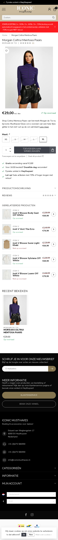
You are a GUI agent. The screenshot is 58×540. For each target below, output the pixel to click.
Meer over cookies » (44, 534)
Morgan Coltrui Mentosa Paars (24, 35)
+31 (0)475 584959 (16, 444)
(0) (33, 43)
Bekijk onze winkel (29, 404)
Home (4, 35)
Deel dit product (35, 156)
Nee (31, 534)
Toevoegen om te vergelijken (13, 156)
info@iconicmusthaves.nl (19, 460)
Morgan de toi (9, 43)
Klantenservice (29, 395)
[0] (55, 9)
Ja (24, 534)
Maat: (6, 134)
